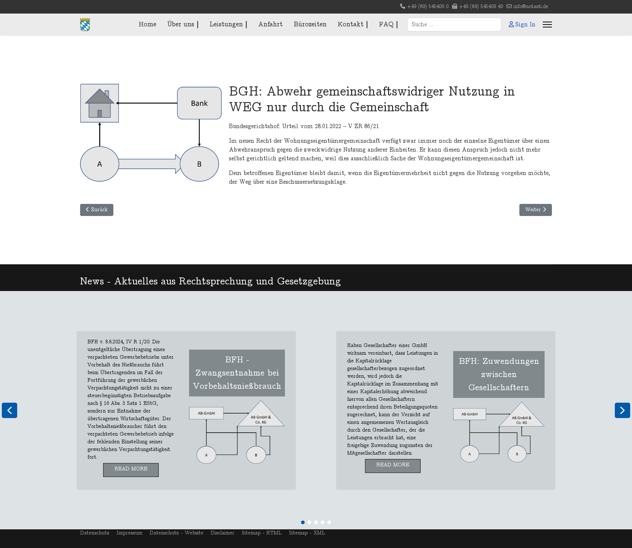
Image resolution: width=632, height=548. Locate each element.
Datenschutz (94, 533)
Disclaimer (222, 533)
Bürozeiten (310, 24)
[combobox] (454, 24)
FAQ (386, 24)
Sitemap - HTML (262, 533)
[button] (186, 410)
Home (147, 24)
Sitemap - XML (307, 533)
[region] (316, 410)
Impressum (129, 533)
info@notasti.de (531, 6)
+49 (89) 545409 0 (427, 6)
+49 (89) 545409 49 (481, 6)
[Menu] (547, 25)
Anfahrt (270, 24)
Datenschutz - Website (176, 533)
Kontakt (351, 24)
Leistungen (226, 24)
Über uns (180, 24)
